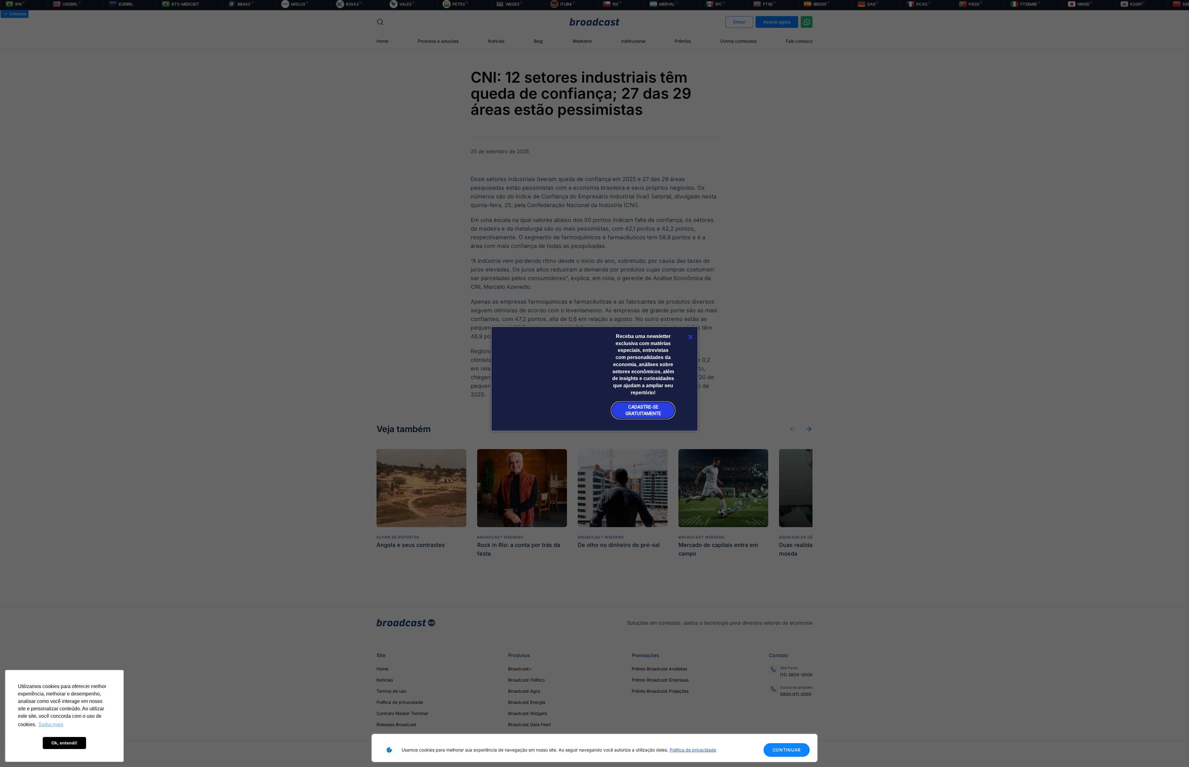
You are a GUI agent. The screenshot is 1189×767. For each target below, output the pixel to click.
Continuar (787, 749)
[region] (594, 748)
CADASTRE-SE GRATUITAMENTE (643, 410)
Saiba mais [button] (50, 724)
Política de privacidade (693, 749)
